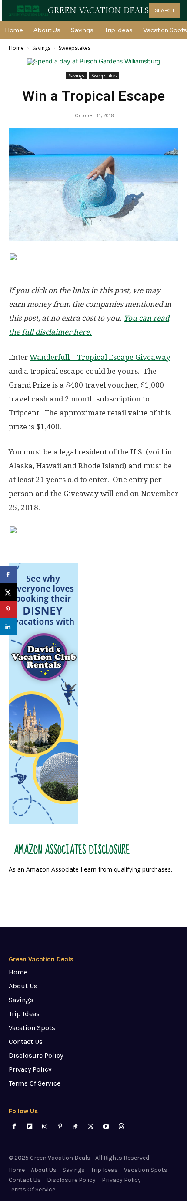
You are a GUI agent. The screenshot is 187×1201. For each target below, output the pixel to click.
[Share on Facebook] (8, 574)
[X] (90, 1126)
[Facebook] (14, 1126)
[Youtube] (105, 1126)
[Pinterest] (60, 1126)
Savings (41, 48)
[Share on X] (8, 592)
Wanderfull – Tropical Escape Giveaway (100, 357)
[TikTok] (75, 1126)
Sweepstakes (74, 48)
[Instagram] (44, 1126)
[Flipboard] (29, 1126)
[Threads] (121, 1126)
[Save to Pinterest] (8, 609)
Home (16, 48)
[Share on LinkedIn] (8, 626)
